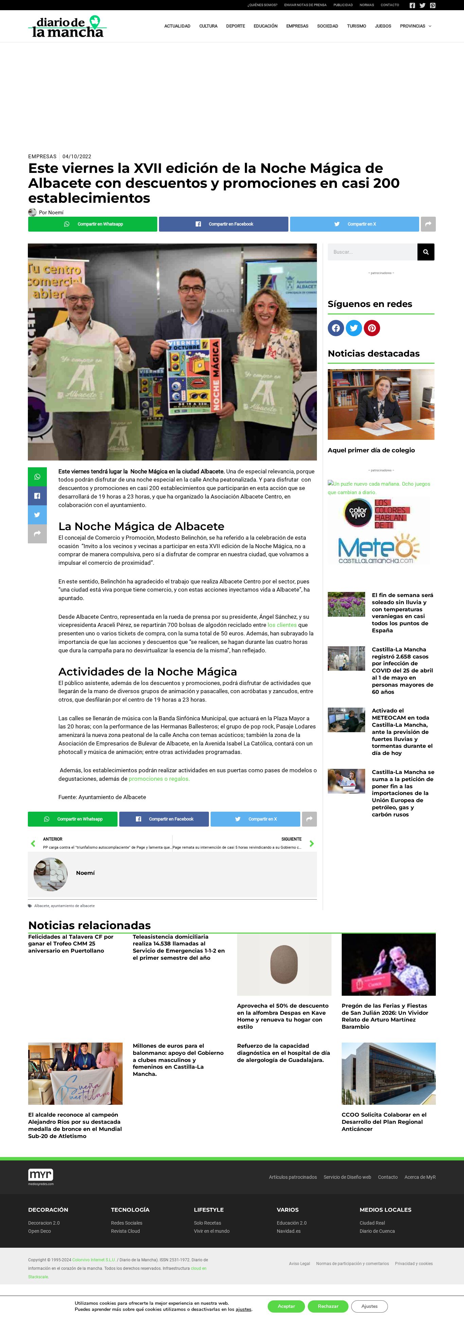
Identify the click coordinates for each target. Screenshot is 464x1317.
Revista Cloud (125, 1231)
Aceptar (286, 1306)
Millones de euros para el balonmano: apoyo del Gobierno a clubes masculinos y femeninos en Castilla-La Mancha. (178, 1060)
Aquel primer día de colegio (371, 450)
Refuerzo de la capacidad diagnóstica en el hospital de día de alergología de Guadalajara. (283, 1053)
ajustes (243, 1309)
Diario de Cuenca (377, 1231)
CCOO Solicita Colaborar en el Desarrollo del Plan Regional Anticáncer (384, 1122)
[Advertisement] (232, 93)
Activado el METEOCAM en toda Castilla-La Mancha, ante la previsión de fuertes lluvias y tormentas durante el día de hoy (402, 731)
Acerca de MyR (420, 1177)
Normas (367, 5)
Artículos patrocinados (293, 1177)
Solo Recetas (207, 1223)
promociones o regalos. (159, 778)
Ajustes (369, 1306)
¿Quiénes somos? (263, 5)
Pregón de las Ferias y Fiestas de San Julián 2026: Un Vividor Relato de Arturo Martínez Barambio (385, 1016)
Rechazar (328, 1306)
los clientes (282, 624)
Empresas (42, 157)
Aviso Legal (299, 1263)
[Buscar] (425, 251)
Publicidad (343, 5)
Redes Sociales (126, 1223)
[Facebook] (412, 5)
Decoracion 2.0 (44, 1223)
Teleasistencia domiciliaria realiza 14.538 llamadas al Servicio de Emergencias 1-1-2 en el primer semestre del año (179, 947)
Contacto (390, 5)
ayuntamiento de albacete (73, 906)
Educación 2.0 (292, 1223)
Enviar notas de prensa (305, 5)
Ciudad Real (372, 1223)
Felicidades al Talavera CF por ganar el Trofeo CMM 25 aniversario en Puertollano (70, 944)
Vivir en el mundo (212, 1231)
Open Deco (39, 1231)
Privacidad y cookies (414, 1263)
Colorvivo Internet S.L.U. (94, 1260)
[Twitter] (423, 5)
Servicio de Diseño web (347, 1177)
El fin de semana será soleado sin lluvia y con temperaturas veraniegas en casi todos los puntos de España (402, 613)
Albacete (41, 906)
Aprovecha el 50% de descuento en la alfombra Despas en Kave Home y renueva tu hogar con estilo (282, 1016)
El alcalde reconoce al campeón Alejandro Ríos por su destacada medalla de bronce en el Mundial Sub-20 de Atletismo (75, 1125)
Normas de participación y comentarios (352, 1263)
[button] (428, 26)
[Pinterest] (433, 5)
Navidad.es (289, 1231)
